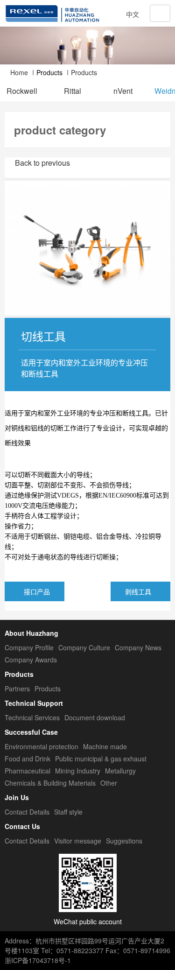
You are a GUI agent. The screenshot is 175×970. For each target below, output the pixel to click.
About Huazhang (31, 633)
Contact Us (22, 826)
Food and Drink (27, 758)
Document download (94, 717)
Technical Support (34, 703)
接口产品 (37, 591)
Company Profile (29, 647)
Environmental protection (41, 746)
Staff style (68, 811)
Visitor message (77, 840)
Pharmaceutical (27, 770)
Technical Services (32, 717)
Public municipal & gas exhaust (101, 758)
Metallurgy (120, 770)
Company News (138, 647)
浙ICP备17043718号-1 (38, 960)
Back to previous (42, 162)
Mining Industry (77, 770)
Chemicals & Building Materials (50, 782)
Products (84, 72)
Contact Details (27, 811)
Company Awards (31, 659)
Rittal (72, 91)
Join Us (17, 797)
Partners (17, 688)
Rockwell (22, 91)
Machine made (105, 746)
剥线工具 (138, 591)
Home (18, 72)
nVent (123, 91)
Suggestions (124, 840)
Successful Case (31, 732)
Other (108, 782)
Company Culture (84, 647)
